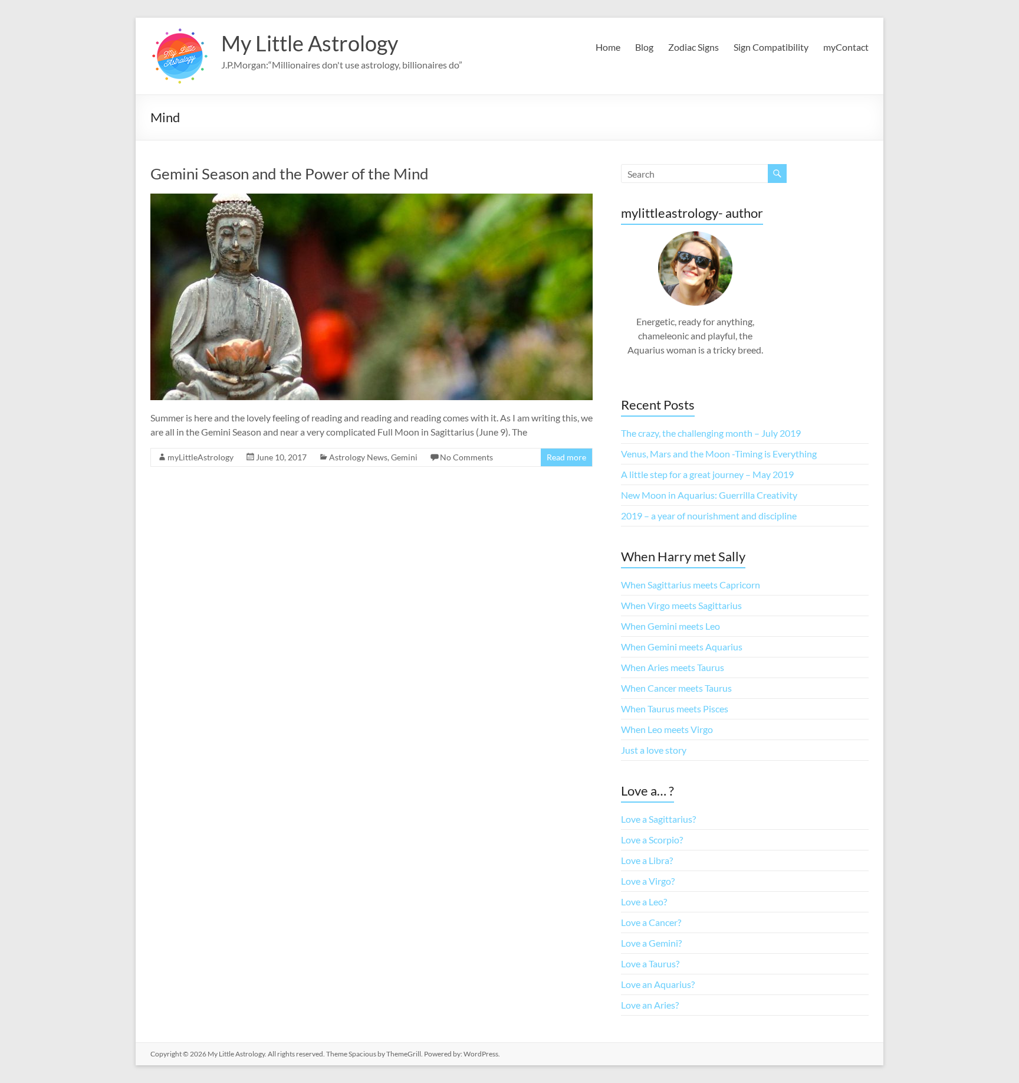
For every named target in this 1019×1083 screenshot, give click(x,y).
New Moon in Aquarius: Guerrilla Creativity (709, 494)
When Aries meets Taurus (672, 667)
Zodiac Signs (693, 47)
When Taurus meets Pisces (674, 708)
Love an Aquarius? (658, 984)
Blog (644, 47)
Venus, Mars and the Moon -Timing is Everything (719, 453)
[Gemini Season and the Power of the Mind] (371, 199)
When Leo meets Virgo (667, 729)
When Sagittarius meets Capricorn (690, 584)
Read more (566, 457)
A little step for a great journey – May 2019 (707, 474)
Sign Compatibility (771, 47)
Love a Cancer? (651, 922)
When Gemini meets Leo (670, 626)
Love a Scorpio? (652, 839)
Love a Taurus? (650, 963)
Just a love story (653, 749)
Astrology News (358, 457)
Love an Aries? (650, 1004)
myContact (846, 47)
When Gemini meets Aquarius (681, 646)
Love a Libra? (647, 860)
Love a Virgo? (648, 880)
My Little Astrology (309, 43)
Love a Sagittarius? (658, 818)
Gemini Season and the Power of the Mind (289, 173)
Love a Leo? (644, 901)
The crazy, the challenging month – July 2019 (711, 433)
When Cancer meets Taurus (676, 687)
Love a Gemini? (651, 942)
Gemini (404, 457)
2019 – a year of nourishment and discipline (709, 515)
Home (608, 47)
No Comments (466, 457)
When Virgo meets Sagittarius (681, 605)
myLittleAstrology (200, 457)
